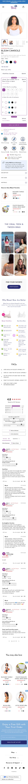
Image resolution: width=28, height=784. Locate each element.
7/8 (8, 89)
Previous (1, 42)
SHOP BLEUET (14, 286)
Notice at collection (7, 779)
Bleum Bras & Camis (10, 46)
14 (20, 89)
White (2, 62)
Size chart (5, 66)
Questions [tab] (15, 438)
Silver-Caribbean (6, 62)
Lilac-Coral (15, 62)
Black (10, 62)
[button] (3, 7)
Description (4, 172)
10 (12, 89)
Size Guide (4, 177)
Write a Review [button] (14, 430)
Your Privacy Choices (12, 777)
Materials (4, 182)
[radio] (6, 102)
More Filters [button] (16, 443)
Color (4, 58)
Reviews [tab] (5, 438)
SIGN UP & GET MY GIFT (14, 742)
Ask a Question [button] (14, 434)
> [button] (18, 641)
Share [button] (5, 481)
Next (27, 42)
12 (16, 89)
